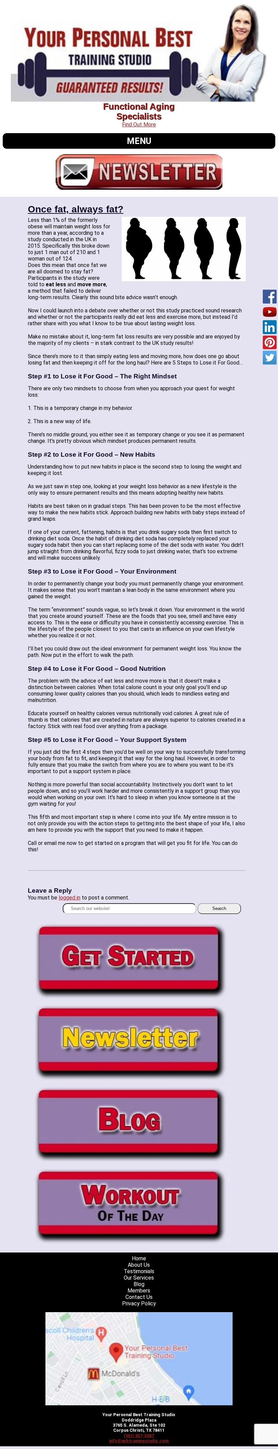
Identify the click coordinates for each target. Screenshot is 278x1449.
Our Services (139, 1278)
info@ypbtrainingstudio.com (139, 1440)
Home (139, 1258)
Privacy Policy (139, 1303)
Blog (139, 1284)
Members (138, 1290)
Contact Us (139, 1297)
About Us (139, 1265)
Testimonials (139, 1271)
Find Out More (139, 124)
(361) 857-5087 (139, 1435)
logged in (69, 897)
